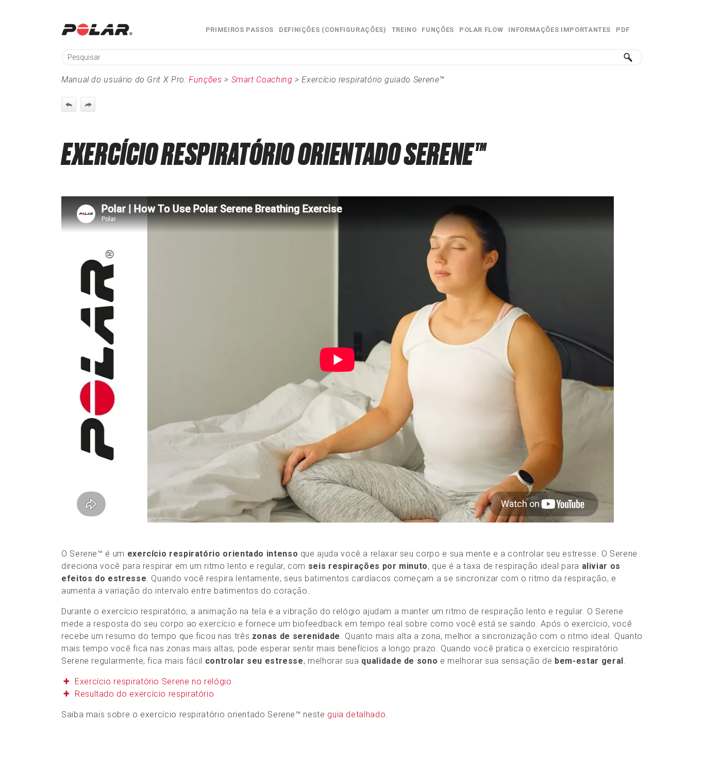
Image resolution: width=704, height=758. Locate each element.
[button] (628, 57)
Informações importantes (559, 29)
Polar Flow (481, 29)
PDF (623, 29)
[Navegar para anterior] (68, 104)
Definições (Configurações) (333, 29)
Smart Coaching (262, 80)
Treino (404, 29)
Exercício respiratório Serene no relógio (153, 681)
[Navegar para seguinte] (87, 104)
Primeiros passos (240, 29)
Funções (438, 29)
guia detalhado (356, 714)
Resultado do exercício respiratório (144, 694)
